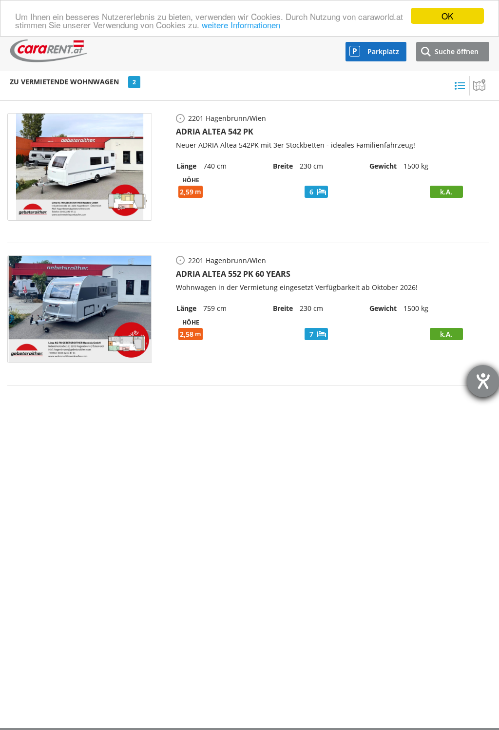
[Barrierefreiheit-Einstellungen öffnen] (483, 381)
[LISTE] (459, 86)
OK (447, 16)
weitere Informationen (241, 25)
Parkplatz (383, 51)
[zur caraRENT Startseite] (49, 48)
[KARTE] (479, 86)
